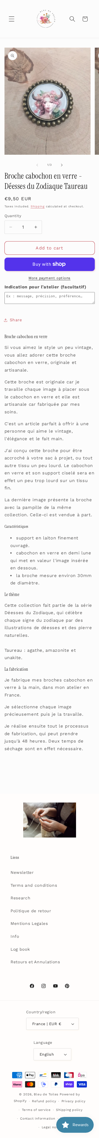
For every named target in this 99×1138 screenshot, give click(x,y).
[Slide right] (62, 165)
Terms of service (36, 1110)
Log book (20, 949)
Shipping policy (69, 1110)
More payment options (49, 278)
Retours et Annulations (35, 962)
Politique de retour (31, 911)
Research (20, 898)
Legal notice (52, 1127)
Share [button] (16, 320)
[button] (11, 19)
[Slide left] (37, 165)
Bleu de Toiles (46, 1094)
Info (15, 936)
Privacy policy (74, 1101)
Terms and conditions (34, 885)
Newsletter (22, 872)
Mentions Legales (29, 923)
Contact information (37, 1118)
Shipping (38, 206)
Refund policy (44, 1101)
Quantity (12, 216)
